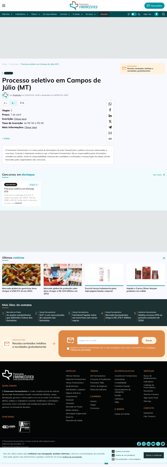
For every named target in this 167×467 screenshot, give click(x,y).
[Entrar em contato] (139, 444)
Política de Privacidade (11, 447)
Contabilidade (121, 382)
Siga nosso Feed (151, 398)
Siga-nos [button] (147, 14)
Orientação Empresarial (76, 413)
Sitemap (147, 401)
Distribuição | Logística (75, 389)
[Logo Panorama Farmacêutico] (83, 5)
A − (13, 103)
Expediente (148, 413)
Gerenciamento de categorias (123, 390)
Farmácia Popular (122, 386)
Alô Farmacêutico (97, 376)
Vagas (93, 405)
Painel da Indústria (98, 389)
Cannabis (70, 403)
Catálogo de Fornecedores (150, 386)
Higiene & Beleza (73, 393)
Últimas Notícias (73, 376)
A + (5, 103)
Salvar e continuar (154, 455)
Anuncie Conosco (151, 394)
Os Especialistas (50, 14)
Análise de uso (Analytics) (125, 455)
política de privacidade (72, 457)
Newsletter (148, 391)
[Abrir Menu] (18, 5)
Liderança (119, 399)
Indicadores (20, 14)
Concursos (94, 408)
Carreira (63, 14)
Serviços (89, 14)
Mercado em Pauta (74, 407)
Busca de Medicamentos (150, 377)
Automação (120, 379)
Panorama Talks (97, 382)
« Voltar (6, 138)
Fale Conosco (149, 416)
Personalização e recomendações (128, 459)
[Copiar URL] (110, 139)
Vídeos (34, 14)
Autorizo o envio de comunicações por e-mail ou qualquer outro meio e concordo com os (112, 349)
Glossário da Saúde (74, 420)
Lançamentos (72, 396)
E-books (76, 14)
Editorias (5, 14)
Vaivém (93, 401)
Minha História (72, 410)
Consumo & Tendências (100, 379)
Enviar (149, 340)
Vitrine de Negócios (98, 386)
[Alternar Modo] (22, 103)
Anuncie (104, 14)
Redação (17, 95)
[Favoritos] (156, 14)
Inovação (70, 400)
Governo (69, 417)
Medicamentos (72, 386)
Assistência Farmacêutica (126, 376)
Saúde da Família (122, 414)
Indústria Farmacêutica (76, 379)
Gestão (118, 395)
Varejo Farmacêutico (75, 382)
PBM (117, 402)
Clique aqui (20, 118)
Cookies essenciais (122, 451)
